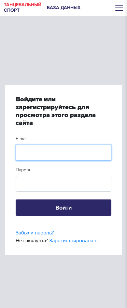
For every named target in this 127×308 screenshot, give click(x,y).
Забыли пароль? (35, 233)
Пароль (23, 170)
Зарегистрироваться (73, 240)
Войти (63, 207)
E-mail (21, 139)
